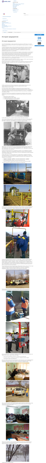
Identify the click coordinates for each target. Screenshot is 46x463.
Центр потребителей (15, 10)
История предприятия (16, 9)
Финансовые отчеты (4, 25)
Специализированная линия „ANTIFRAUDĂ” (18, 3)
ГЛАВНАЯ (14, 0)
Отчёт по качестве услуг (5, 26)
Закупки (3, 23)
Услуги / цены (14, 7)
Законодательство (5, 20)
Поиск (25, 13)
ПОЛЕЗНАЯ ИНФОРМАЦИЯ (7, 16)
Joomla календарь (39, 45)
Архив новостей (5, 30)
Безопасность (5, 18)
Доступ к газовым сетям (16, 5)
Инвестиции (3, 24)
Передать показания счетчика (17, 4)
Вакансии (3, 27)
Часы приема (14, 6)
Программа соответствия (5, 22)
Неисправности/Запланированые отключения (9, 28)
